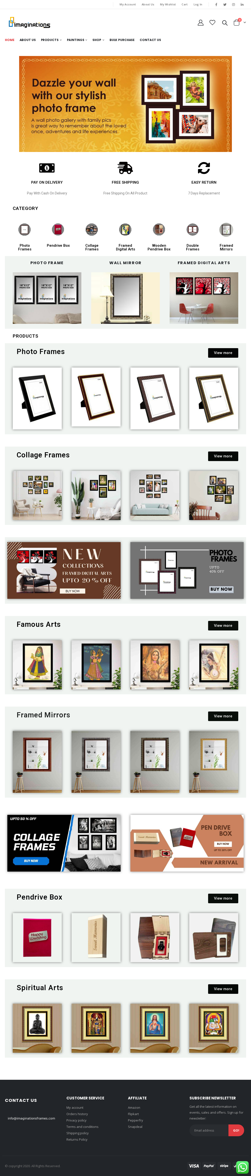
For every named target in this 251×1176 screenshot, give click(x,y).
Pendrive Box (58, 245)
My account (74, 1107)
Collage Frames (92, 247)
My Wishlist (168, 4)
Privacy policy (76, 1120)
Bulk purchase (122, 40)
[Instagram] (233, 4)
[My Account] (200, 22)
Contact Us (150, 40)
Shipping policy (77, 1133)
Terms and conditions (82, 1126)
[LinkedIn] (242, 4)
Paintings (75, 40)
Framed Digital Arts (125, 247)
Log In (198, 4)
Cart (185, 4)
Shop (96, 40)
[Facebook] (216, 4)
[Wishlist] (212, 22)
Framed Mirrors (226, 247)
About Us (148, 4)
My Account (128, 4)
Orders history (77, 1114)
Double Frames (192, 247)
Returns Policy (77, 1139)
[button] (223, 353)
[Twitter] (224, 4)
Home (9, 40)
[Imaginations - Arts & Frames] (29, 22)
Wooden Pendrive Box (159, 247)
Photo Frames (24, 247)
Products (50, 40)
